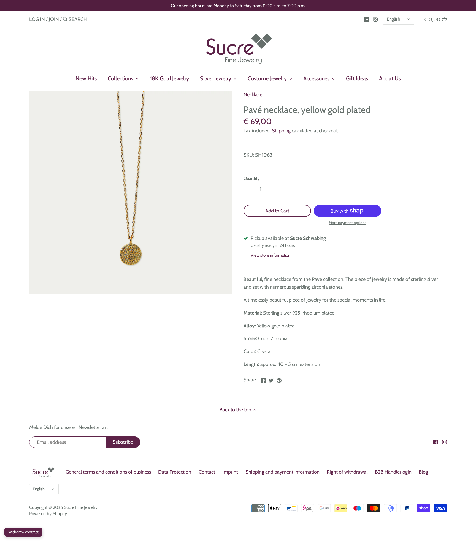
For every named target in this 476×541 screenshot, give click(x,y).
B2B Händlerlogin (393, 472)
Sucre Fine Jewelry (81, 507)
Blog (423, 472)
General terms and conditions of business (108, 472)
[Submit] (65, 19)
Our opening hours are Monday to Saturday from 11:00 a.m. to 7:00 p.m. (238, 5)
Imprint (230, 472)
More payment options (347, 223)
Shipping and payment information (282, 472)
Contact (207, 472)
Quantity (251, 178)
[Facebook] (366, 19)
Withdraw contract (23, 531)
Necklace (253, 95)
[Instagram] (375, 19)
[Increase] (272, 189)
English (393, 19)
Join (54, 19)
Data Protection (174, 472)
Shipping (281, 131)
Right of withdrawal (347, 472)
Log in (37, 19)
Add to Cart (277, 211)
